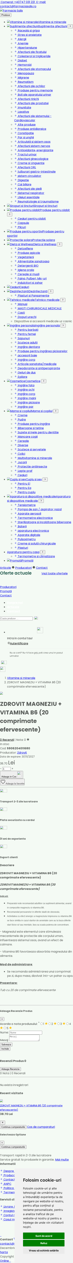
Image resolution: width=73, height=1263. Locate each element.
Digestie (23, 180)
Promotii (27, 561)
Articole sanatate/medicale (37, 364)
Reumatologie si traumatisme (38, 201)
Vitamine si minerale (52, 22)
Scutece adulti (27, 343)
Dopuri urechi (26, 317)
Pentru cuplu (26, 492)
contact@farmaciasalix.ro (23, 4)
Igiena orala (25, 270)
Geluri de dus (26, 372)
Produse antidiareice (31, 129)
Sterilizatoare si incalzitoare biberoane (44, 522)
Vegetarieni (25, 257)
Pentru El (23, 484)
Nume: (4, 1032)
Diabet (22, 60)
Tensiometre (26, 505)
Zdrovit (22, 753)
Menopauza (25, 73)
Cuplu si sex (34, 479)
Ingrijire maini (26, 398)
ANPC (7, 1184)
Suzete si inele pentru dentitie (38, 432)
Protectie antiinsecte (32, 467)
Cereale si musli (28, 274)
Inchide (5, 1048)
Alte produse (26, 125)
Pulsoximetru (26, 539)
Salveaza (6, 1044)
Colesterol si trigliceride (33, 56)
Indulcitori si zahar (30, 283)
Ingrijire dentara (28, 347)
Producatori (23, 568)
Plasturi (22, 548)
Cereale (23, 441)
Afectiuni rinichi (28, 99)
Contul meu (11, 1215)
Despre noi (15, 603)
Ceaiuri (24, 287)
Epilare (22, 377)
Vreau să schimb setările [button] (44, 1250)
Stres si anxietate (29, 35)
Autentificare (19, 643)
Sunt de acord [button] (43, 1235)
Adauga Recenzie (10, 1069)
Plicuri (21, 227)
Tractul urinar (27, 154)
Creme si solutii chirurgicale (36, 543)
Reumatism (25, 82)
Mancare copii (27, 437)
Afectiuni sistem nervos (33, 146)
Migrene (23, 78)
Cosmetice (32, 381)
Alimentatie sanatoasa (33, 261)
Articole (5, 568)
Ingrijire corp (26, 360)
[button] (40, 630)
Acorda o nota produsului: (20, 1024)
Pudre (21, 419)
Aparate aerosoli (29, 514)
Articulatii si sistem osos (33, 142)
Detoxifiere (25, 249)
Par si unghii (25, 137)
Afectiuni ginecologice (32, 159)
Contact (42, 568)
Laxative (23, 112)
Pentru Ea (24, 488)
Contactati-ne (13, 1180)
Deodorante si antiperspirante (38, 368)
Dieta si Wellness (44, 244)
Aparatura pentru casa (23, 552)
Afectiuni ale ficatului (31, 52)
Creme (22, 415)
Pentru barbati (27, 330)
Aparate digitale (28, 535)
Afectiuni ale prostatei (33, 103)
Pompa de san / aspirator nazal (39, 509)
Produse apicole (28, 253)
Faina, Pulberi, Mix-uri (32, 278)
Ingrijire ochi (25, 390)
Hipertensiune (27, 48)
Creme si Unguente (30, 163)
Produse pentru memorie (35, 90)
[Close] (2, 1123)
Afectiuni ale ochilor (31, 86)
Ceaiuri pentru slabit (31, 219)
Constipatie (25, 133)
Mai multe (62, 1160)
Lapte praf (24, 471)
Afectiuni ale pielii (29, 189)
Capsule (23, 223)
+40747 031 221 (18, 2)
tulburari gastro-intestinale (36, 172)
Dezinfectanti (38, 291)
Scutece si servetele (31, 449)
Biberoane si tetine (30, 428)
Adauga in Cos (9, 776)
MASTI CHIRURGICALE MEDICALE (39, 308)
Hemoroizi (24, 65)
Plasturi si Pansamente (33, 296)
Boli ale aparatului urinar (34, 95)
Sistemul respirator (30, 193)
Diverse (22, 445)
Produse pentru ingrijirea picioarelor (42, 351)
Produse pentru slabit (55, 210)
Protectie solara (43, 240)
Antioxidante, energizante (35, 150)
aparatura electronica (33, 531)
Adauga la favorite (15, 783)
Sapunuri (23, 338)
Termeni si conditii (16, 1192)
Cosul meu (10, 1219)
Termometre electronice (35, 518)
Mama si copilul (41, 411)
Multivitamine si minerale (34, 458)
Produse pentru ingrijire (33, 424)
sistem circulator (29, 176)
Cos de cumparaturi (41, 1127)
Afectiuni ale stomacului (34, 69)
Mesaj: (4, 1040)
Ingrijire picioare (28, 402)
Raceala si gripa (28, 30)
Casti (21, 313)
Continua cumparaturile (13, 1127)
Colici (21, 454)
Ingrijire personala (47, 325)
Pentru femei (26, 334)
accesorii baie (27, 355)
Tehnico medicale (47, 300)
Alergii (21, 39)
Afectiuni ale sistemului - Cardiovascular (33, 118)
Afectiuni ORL (26, 167)
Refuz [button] (43, 1243)
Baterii (22, 526)
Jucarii (22, 462)
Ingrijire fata (25, 385)
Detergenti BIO (27, 266)
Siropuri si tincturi (45, 206)
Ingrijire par (25, 407)
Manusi (22, 304)
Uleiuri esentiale (28, 197)
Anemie (22, 43)
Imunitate (24, 107)
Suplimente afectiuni (52, 26)
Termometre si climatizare (36, 556)
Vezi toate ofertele (54, 573)
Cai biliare (24, 184)
